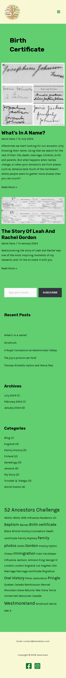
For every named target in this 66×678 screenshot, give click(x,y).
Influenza (10, 560)
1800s (8, 517)
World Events (12, 487)
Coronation (38, 531)
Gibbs (21, 546)
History (43, 546)
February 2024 (13, 401)
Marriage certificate (28, 571)
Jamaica (9, 468)
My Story (9, 474)
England (9, 444)
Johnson (33, 560)
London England (24, 565)
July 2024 (10, 395)
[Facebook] (29, 666)
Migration (48, 571)
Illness (8, 553)
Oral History (14, 578)
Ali (54, 517)
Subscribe (50, 292)
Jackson (22, 560)
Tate (37, 590)
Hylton (53, 546)
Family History (13, 450)
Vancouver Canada (30, 595)
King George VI (48, 560)
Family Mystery (27, 538)
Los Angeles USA (46, 565)
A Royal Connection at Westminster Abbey (30, 350)
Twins (52, 590)
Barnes (24, 524)
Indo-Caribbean (46, 553)
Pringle (54, 578)
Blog (7, 437)
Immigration (24, 553)
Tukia (44, 590)
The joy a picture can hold (20, 357)
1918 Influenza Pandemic (36, 517)
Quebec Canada (14, 584)
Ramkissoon (32, 584)
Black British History (17, 531)
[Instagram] (37, 666)
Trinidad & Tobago (15, 480)
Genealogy (10, 462)
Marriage (10, 571)
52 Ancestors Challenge (32, 510)
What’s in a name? (15, 335)
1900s (16, 517)
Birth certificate (42, 524)
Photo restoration (36, 578)
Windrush (10, 342)
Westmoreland (19, 603)
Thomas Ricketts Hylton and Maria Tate (28, 365)
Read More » (9, 187)
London (9, 565)
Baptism (11, 524)
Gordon (31, 545)
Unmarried (11, 595)
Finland (9, 456)
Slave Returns (26, 590)
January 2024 (12, 407)
